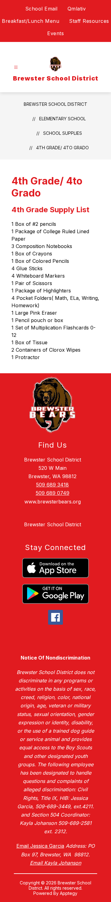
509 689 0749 (52, 493)
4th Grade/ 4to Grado (62, 147)
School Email (41, 9)
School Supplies (62, 133)
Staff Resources (89, 21)
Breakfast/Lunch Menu (30, 21)
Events (55, 33)
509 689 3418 (52, 485)
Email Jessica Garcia (40, 846)
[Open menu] (15, 67)
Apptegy (68, 893)
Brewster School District (55, 104)
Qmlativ (77, 9)
